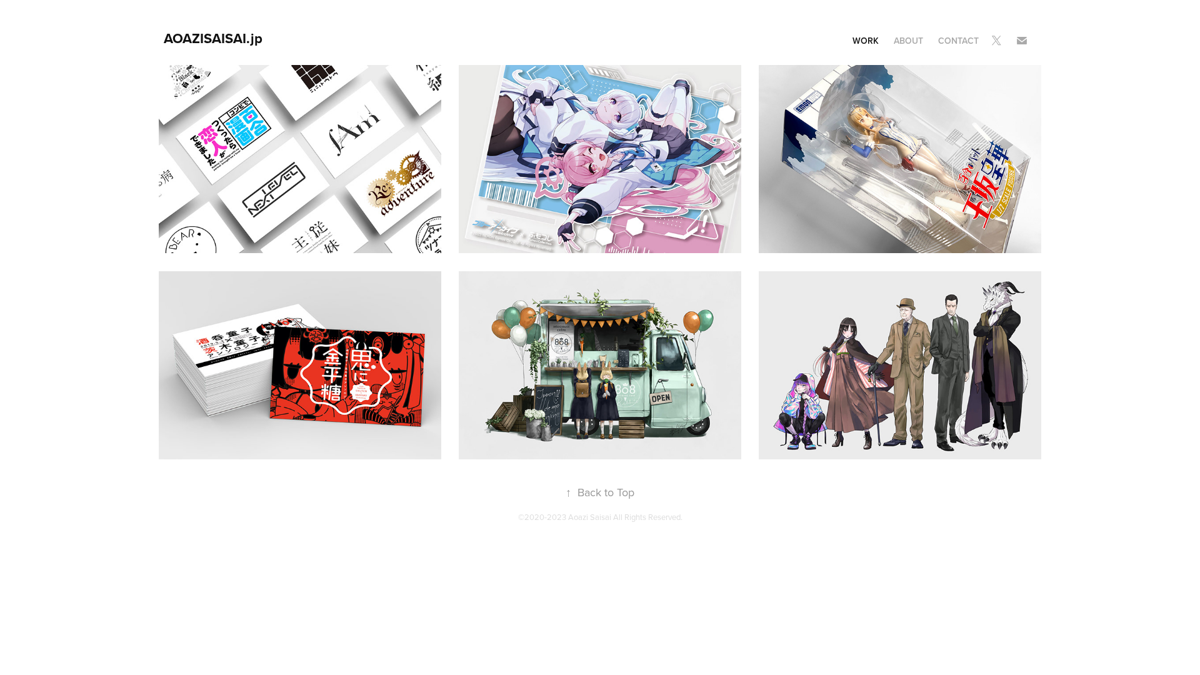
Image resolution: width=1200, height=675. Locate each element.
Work (865, 40)
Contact (958, 40)
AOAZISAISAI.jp (213, 38)
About (908, 40)
